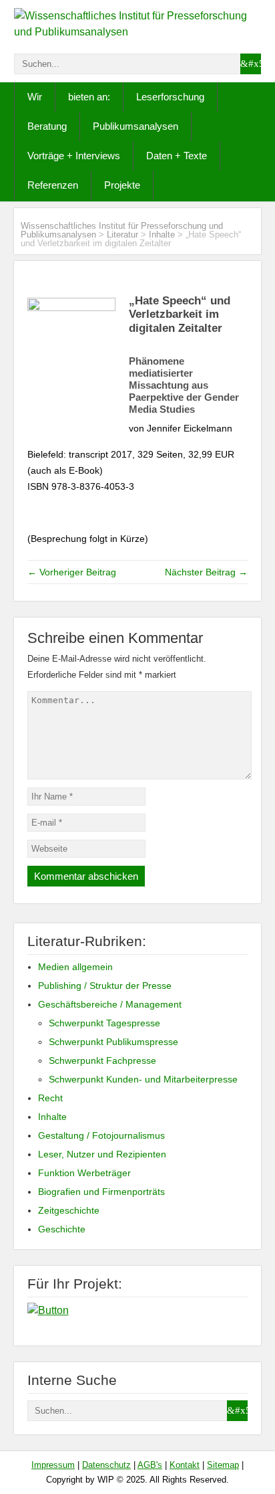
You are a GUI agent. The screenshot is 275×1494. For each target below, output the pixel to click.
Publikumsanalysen (135, 126)
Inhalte (162, 234)
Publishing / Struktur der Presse (105, 985)
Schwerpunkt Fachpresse (102, 1060)
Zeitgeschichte (68, 1210)
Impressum (53, 1465)
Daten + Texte (176, 155)
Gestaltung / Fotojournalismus (101, 1135)
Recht (50, 1098)
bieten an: (89, 96)
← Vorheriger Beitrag (71, 572)
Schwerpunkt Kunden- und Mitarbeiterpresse (143, 1079)
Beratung (47, 126)
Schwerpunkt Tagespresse (104, 1023)
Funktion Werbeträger (84, 1173)
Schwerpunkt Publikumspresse (113, 1041)
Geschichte (61, 1229)
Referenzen (52, 185)
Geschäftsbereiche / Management (110, 1004)
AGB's (150, 1465)
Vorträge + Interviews (73, 155)
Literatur (122, 234)
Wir (34, 96)
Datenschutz (106, 1465)
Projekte (122, 185)
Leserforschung (170, 96)
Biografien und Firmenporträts (101, 1191)
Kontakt (185, 1465)
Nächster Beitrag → (206, 572)
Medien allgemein (75, 966)
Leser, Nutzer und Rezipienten (102, 1154)
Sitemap (223, 1465)
